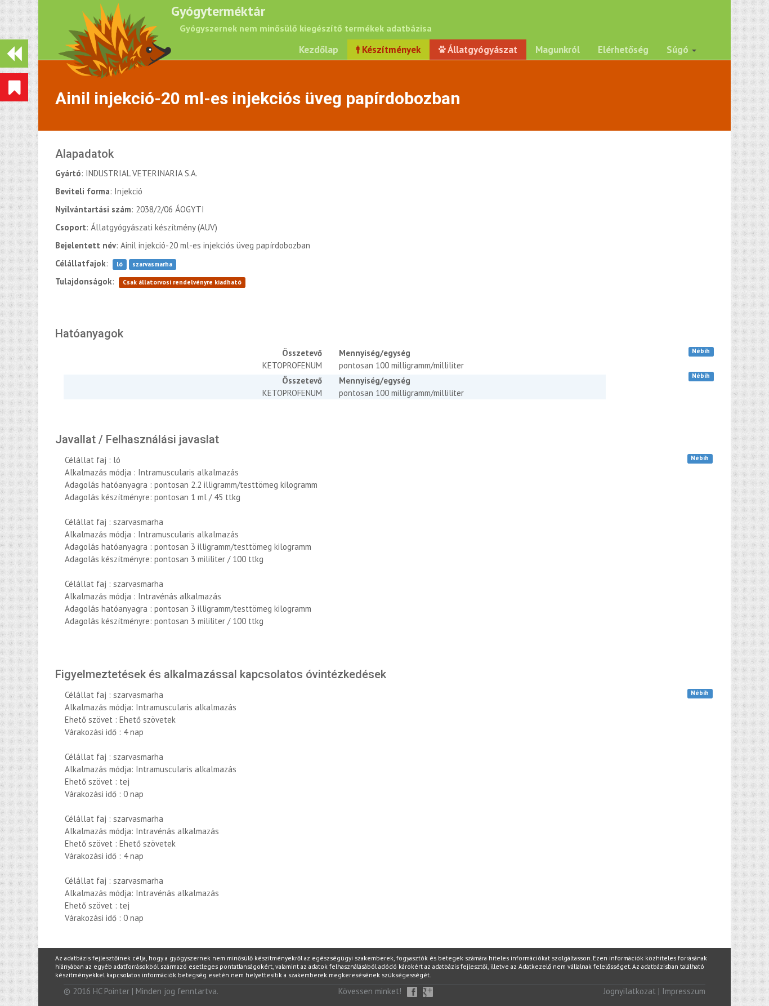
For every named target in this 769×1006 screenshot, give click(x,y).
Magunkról (557, 49)
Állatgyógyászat (481, 49)
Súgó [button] (679, 49)
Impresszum (683, 991)
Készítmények (390, 49)
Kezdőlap (318, 49)
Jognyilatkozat (629, 991)
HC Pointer (111, 991)
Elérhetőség (623, 49)
